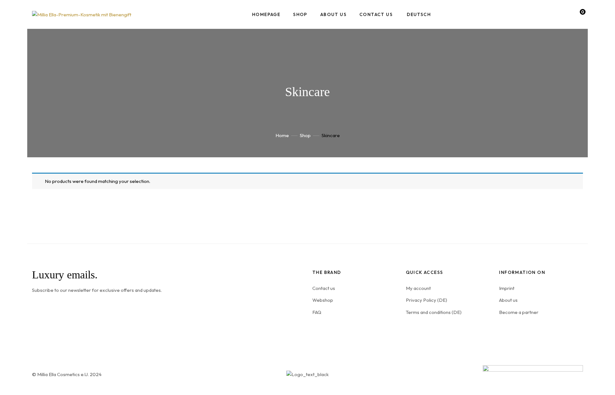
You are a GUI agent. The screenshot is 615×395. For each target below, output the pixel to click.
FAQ (316, 312)
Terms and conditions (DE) (434, 312)
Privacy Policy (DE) (426, 300)
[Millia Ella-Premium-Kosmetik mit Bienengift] (81, 14)
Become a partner (518, 312)
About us (508, 300)
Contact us (323, 288)
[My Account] (560, 14)
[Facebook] (519, 326)
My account (418, 288)
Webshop (322, 300)
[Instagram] (503, 326)
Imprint (506, 288)
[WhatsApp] (534, 326)
